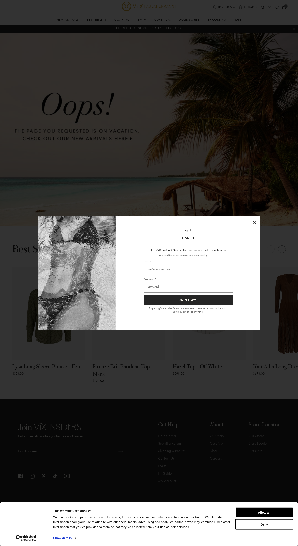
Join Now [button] (188, 300)
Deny (264, 524)
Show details (62, 538)
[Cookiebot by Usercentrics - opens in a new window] (26, 538)
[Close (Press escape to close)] (254, 222)
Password (149, 278)
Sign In (188, 238)
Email (146, 261)
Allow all (264, 512)
